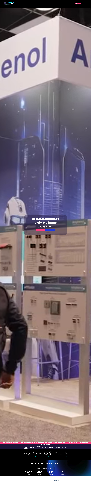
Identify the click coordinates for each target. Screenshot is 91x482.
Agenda (37, 6)
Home (34, 6)
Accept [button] (55, 480)
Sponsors (51, 6)
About (56, 6)
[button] (78, 3)
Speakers (46, 6)
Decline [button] (58, 480)
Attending (41, 6)
